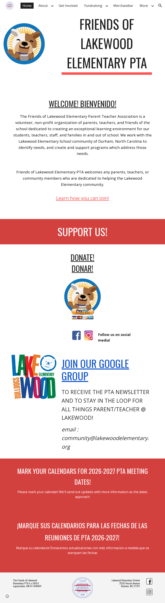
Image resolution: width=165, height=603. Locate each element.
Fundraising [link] (93, 5)
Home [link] (27, 5)
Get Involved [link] (68, 5)
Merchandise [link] (123, 5)
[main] (107, 43)
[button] (160, 5)
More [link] (144, 5)
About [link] (43, 5)
